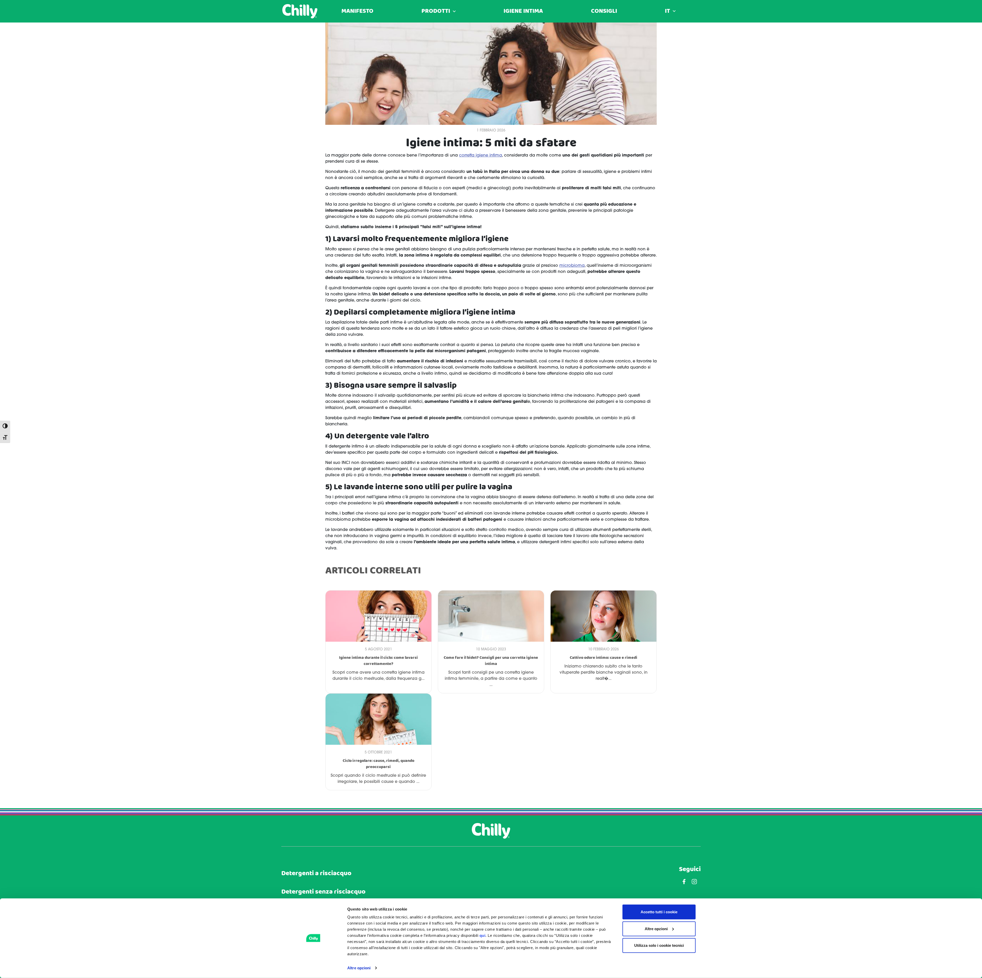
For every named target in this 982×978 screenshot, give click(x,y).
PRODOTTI (435, 11)
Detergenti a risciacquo (316, 873)
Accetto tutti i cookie (659, 912)
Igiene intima (523, 11)
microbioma (572, 266)
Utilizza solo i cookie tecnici (659, 945)
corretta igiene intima (480, 155)
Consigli (604, 11)
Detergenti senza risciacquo (323, 892)
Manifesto (357, 11)
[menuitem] (670, 11)
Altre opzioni (359, 968)
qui (482, 935)
